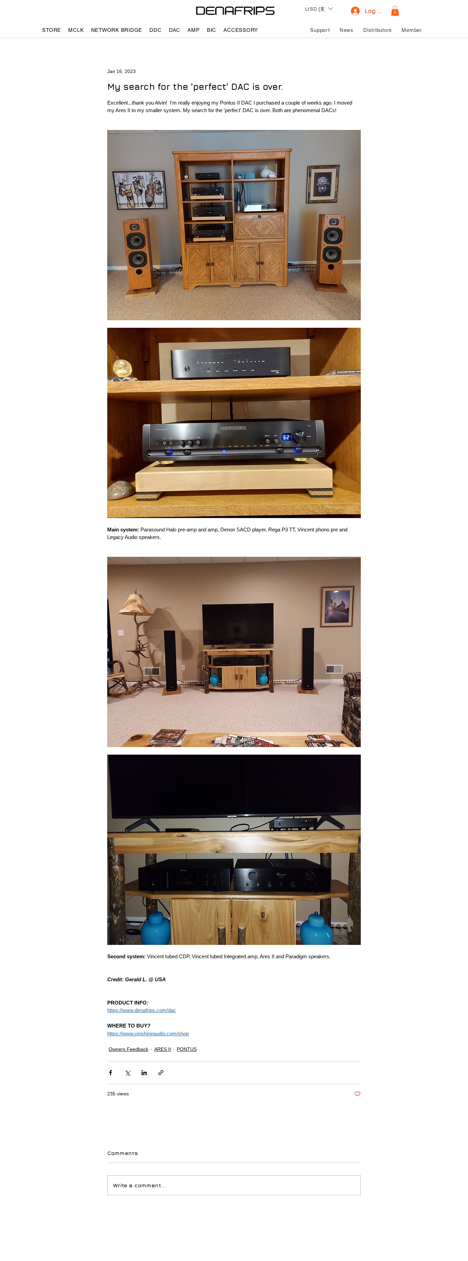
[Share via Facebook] (110, 1072)
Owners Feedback (128, 1049)
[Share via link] (161, 1072)
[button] (318, 8)
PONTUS (187, 1049)
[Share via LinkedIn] (144, 1072)
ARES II (162, 1049)
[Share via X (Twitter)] (127, 1072)
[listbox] (318, 8)
